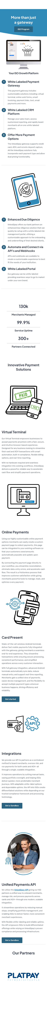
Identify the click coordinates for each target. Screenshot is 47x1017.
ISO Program (23, 29)
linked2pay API (21, 890)
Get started (10, 699)
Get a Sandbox (12, 805)
